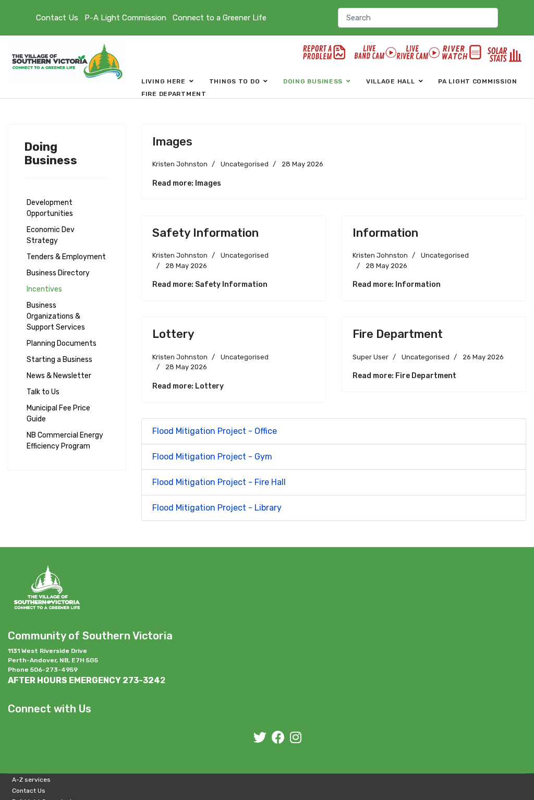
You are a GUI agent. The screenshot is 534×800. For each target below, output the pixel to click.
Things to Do (234, 81)
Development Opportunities (50, 208)
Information (385, 233)
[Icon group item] (259, 737)
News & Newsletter (59, 375)
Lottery (173, 334)
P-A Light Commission (125, 17)
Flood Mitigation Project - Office (214, 431)
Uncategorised (245, 164)
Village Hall (390, 81)
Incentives (44, 289)
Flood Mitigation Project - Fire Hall (219, 482)
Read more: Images (186, 183)
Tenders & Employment (66, 256)
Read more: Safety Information (210, 284)
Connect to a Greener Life (219, 17)
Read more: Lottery (188, 386)
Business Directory (58, 273)
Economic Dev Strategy (51, 235)
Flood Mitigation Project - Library (217, 508)
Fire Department (174, 94)
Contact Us (57, 17)
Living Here (163, 81)
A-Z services (31, 779)
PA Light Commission (477, 81)
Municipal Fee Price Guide (58, 413)
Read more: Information (397, 284)
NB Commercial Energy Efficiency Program (65, 441)
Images (172, 142)
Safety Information (205, 233)
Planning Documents (61, 343)
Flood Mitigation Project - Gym (212, 457)
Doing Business (313, 81)
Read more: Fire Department (404, 375)
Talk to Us (43, 391)
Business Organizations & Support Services (56, 316)
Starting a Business (59, 359)
